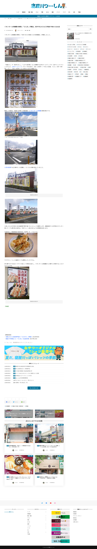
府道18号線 (83, 67)
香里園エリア (78, 76)
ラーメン (88, 49)
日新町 (70, 69)
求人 (69, 12)
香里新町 (70, 78)
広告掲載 (75, 519)
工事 (75, 65)
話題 (53, 12)
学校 (76, 56)
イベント (58, 12)
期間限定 (87, 69)
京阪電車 (78, 51)
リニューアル (71, 51)
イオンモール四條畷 (35, 111)
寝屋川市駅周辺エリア (80, 60)
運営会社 (75, 517)
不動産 (79, 12)
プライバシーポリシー (77, 515)
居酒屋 (70, 65)
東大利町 (70, 71)
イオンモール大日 (72, 46)
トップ (17, 12)
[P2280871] (21, 152)
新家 (90, 67)
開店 (27, 406)
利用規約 (75, 513)
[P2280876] (21, 88)
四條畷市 (8, 406)
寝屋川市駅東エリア (73, 62)
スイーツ (70, 49)
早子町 (75, 69)
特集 (42, 12)
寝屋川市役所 (81, 58)
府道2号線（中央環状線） (84, 65)
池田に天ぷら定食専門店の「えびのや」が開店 (19, 337)
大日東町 (70, 56)
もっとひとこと (34, 388)
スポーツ (77, 49)
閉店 (82, 74)
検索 (90, 29)
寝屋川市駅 (71, 60)
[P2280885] (21, 124)
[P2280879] (21, 245)
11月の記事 (7, 167)
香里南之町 (71, 76)
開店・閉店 (30, 12)
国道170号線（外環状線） (18, 406)
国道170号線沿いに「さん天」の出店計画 (17, 339)
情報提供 (23, 12)
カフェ (80, 46)
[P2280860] (21, 180)
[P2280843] (21, 211)
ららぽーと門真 (72, 44)
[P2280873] (17, 283)
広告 (74, 12)
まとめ (47, 12)
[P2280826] (21, 49)
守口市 (80, 56)
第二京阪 (86, 71)
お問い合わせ (75, 521)
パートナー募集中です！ (9, 511)
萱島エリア (71, 74)
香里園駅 (86, 76)
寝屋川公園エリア (72, 58)
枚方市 (76, 71)
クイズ (64, 12)
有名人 (80, 69)
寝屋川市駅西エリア (84, 62)
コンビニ (86, 46)
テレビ (82, 49)
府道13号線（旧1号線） (74, 67)
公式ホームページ (17, 66)
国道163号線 (71, 53)
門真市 (77, 74)
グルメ (37, 12)
